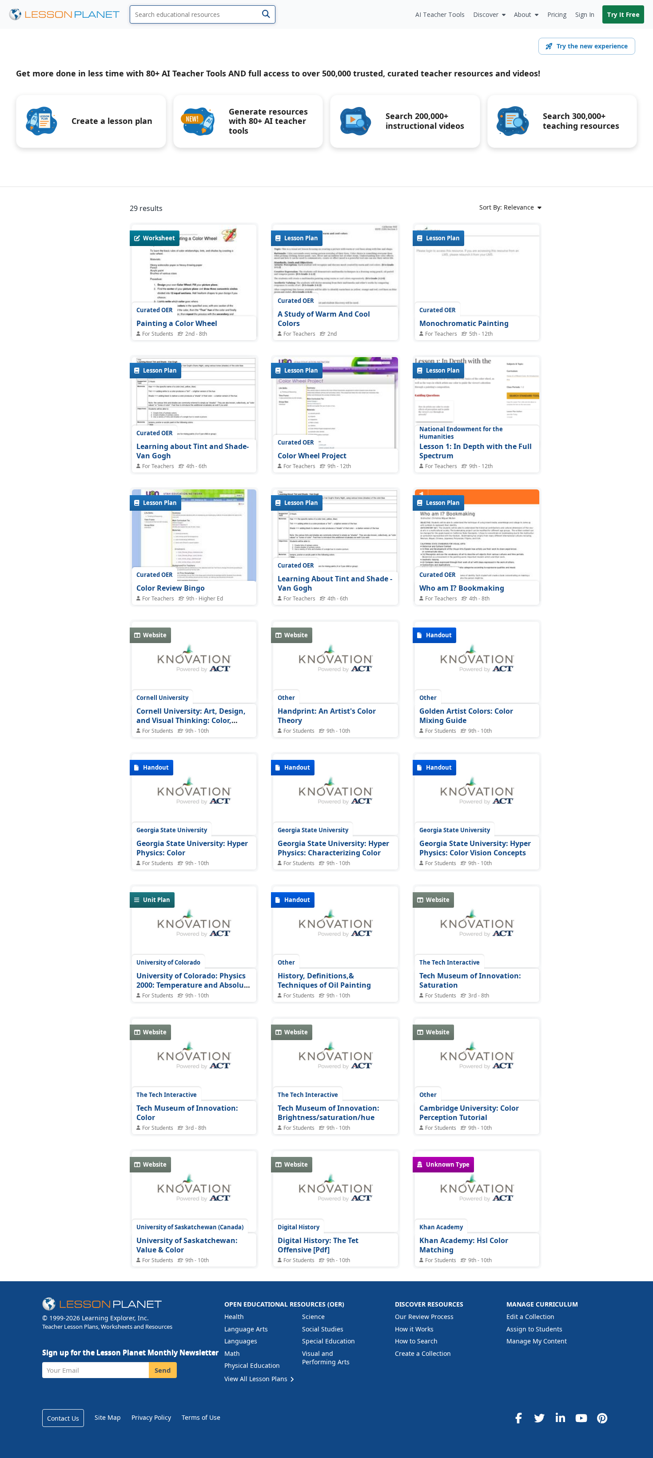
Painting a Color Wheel (176, 323)
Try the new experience (592, 46)
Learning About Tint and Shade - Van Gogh (335, 583)
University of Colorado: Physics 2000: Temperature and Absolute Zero (193, 985)
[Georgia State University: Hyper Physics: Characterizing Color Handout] (335, 794)
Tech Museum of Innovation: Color (187, 1113)
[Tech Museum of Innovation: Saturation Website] (477, 926)
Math (232, 1353)
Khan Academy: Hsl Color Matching (463, 1245)
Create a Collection (423, 1353)
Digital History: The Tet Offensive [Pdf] (318, 1245)
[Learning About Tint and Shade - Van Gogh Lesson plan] (335, 536)
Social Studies (322, 1329)
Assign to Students (534, 1329)
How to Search (416, 1341)
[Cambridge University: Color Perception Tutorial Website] (477, 1059)
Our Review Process (424, 1316)
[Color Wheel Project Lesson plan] (335, 404)
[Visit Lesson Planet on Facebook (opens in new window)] (518, 1418)
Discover (485, 14)
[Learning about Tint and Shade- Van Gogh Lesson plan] (194, 404)
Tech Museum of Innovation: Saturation (470, 980)
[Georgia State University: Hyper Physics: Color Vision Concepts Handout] (477, 794)
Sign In (584, 14)
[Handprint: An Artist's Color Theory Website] (335, 662)
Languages (240, 1341)
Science (313, 1316)
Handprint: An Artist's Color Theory (327, 716)
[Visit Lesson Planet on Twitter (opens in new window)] (539, 1418)
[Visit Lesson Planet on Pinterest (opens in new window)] (602, 1418)
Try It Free (623, 14)
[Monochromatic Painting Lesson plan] (477, 271)
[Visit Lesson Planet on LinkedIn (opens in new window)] (560, 1418)
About (522, 14)
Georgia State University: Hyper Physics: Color (192, 848)
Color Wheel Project (312, 456)
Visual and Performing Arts (326, 1358)
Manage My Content (536, 1341)
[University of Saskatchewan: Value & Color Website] (194, 1191)
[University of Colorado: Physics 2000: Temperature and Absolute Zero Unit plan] (194, 926)
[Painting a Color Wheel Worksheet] (194, 305)
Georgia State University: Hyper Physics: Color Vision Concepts (475, 848)
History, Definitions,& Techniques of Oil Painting (324, 980)
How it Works (414, 1329)
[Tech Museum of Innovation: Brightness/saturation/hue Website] (335, 1059)
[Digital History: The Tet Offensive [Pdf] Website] (335, 1191)
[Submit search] (265, 14)
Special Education (328, 1341)
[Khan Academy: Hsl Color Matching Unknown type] (477, 1191)
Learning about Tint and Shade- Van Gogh (192, 451)
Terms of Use (201, 1417)
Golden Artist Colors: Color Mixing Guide (466, 716)
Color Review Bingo (170, 588)
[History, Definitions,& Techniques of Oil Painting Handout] (335, 926)
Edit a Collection (530, 1316)
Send (163, 1370)
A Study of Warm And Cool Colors (324, 319)
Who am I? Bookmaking (461, 588)
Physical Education (252, 1365)
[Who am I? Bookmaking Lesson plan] (477, 570)
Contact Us (63, 1418)
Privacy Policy (151, 1417)
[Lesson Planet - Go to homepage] (69, 14)
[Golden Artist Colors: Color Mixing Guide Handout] (477, 662)
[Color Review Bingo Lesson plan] (194, 536)
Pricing (556, 14)
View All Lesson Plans (256, 1379)
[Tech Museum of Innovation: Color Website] (194, 1059)
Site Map (108, 1417)
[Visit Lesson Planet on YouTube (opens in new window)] (581, 1418)
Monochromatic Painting (464, 323)
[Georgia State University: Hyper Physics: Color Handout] (194, 794)
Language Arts (246, 1329)
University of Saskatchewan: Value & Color (187, 1245)
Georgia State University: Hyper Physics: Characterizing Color (333, 848)
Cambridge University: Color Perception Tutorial (469, 1113)
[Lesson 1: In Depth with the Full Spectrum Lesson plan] (477, 402)
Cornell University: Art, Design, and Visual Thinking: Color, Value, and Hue (191, 720)
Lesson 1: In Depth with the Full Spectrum (475, 451)
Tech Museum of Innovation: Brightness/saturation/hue (328, 1113)
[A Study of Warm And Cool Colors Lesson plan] (335, 271)
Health (234, 1316)
